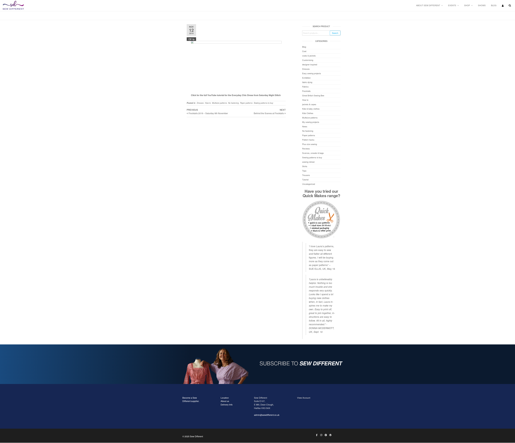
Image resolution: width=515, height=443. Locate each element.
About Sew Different (428, 5)
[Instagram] (321, 435)
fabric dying (307, 82)
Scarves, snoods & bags (313, 153)
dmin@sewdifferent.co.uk (267, 414)
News (304, 126)
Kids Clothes (307, 113)
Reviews (306, 148)
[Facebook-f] (316, 435)
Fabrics (305, 86)
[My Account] (503, 5)
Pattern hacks (308, 139)
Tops (304, 170)
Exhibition (306, 77)
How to (208, 103)
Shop (467, 5)
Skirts (304, 166)
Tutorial (305, 179)
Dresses (200, 103)
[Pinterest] (325, 435)
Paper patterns (246, 103)
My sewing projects (310, 122)
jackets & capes (309, 104)
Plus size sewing (309, 144)
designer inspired (309, 64)
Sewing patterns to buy (263, 103)
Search (335, 33)
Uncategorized (308, 184)
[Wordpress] (330, 435)
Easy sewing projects (311, 73)
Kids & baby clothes (311, 108)
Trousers (306, 175)
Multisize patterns (219, 103)
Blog (493, 5)
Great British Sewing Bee (313, 95)
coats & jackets (309, 55)
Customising (307, 60)
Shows (482, 5)
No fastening (233, 103)
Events (452, 5)
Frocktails (306, 91)
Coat (304, 51)
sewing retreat (308, 161)
